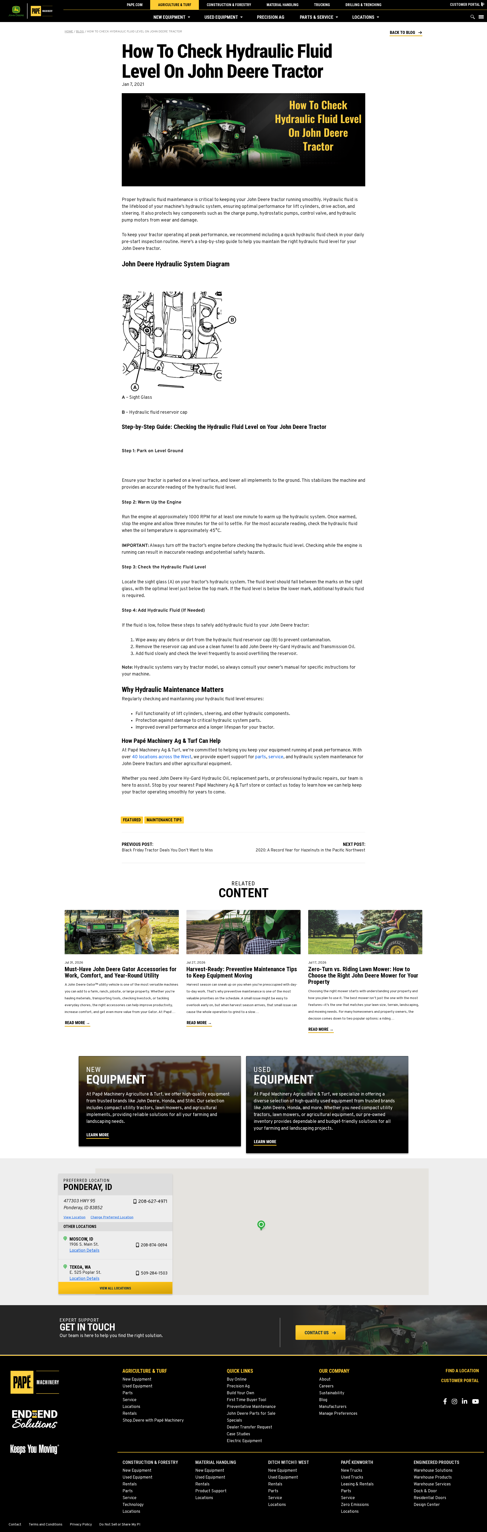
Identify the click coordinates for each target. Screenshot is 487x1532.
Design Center (427, 1504)
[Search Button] (473, 18)
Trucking (322, 5)
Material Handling (283, 5)
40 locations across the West (161, 757)
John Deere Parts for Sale (251, 1413)
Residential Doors (430, 1498)
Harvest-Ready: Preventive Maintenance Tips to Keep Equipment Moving (241, 972)
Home (69, 32)
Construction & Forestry (229, 5)
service (275, 757)
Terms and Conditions (45, 1524)
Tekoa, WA (80, 1267)
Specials (234, 1420)
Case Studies (238, 1434)
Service (129, 1400)
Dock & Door (425, 1491)
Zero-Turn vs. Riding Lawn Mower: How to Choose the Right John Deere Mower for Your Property (363, 975)
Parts (128, 1393)
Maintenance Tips (164, 820)
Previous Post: (167, 847)
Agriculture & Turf (174, 5)
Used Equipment (221, 17)
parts (260, 757)
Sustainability (331, 1393)
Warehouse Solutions (433, 1470)
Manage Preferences (338, 1413)
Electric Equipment (244, 1441)
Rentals (130, 1413)
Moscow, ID (81, 1239)
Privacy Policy (81, 1524)
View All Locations (115, 1288)
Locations (363, 17)
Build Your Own (240, 1393)
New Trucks (351, 1470)
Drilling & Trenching (363, 5)
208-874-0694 (154, 1245)
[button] (189, 17)
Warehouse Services (432, 1484)
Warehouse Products (433, 1477)
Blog (80, 32)
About (325, 1379)
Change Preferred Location (112, 1217)
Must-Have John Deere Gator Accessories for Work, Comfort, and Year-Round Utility (121, 972)
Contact (15, 1524)
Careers (326, 1386)
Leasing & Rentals (357, 1484)
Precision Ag (270, 17)
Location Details (84, 1250)
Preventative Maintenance (251, 1406)
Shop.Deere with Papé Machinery (153, 1420)
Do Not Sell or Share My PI (119, 1524)
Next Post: (310, 847)
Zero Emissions (355, 1504)
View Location (74, 1217)
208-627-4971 (152, 1202)
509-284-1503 (154, 1273)
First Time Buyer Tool (246, 1400)
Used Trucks (352, 1477)
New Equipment (169, 17)
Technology (133, 1504)
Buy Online (237, 1379)
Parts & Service (316, 17)
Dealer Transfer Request (249, 1427)
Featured (132, 820)
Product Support (211, 1491)
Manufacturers (332, 1406)
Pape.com (135, 5)
